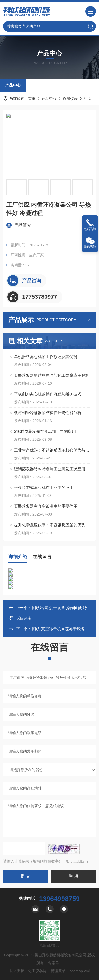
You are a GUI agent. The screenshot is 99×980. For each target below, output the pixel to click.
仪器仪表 (70, 98)
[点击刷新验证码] (64, 849)
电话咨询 (90, 229)
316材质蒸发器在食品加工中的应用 (45, 431)
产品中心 (13, 85)
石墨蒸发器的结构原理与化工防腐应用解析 (51, 375)
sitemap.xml (80, 971)
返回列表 (23, 618)
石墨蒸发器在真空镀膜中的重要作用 (45, 506)
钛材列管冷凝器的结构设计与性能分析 (47, 412)
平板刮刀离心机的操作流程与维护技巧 (47, 394)
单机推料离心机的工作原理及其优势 (45, 356)
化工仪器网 (37, 971)
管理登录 (58, 971)
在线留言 (42, 556)
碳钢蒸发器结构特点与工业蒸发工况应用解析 (52, 469)
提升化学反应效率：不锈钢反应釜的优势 (49, 525)
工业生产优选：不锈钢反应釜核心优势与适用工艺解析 (52, 450)
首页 (31, 98)
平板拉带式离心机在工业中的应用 (43, 487)
